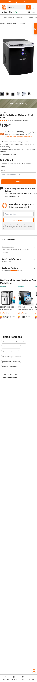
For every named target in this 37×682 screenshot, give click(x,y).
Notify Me (18, 182)
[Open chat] (35, 28)
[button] (18, 239)
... (1, 18)
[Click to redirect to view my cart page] (33, 7)
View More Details (9, 154)
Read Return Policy (12, 196)
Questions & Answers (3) (22, 120)
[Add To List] (28, 115)
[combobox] (16, 7)
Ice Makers (19, 17)
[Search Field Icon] (28, 7)
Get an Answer (18, 220)
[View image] (2, 94)
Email (3, 170)
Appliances (8, 17)
